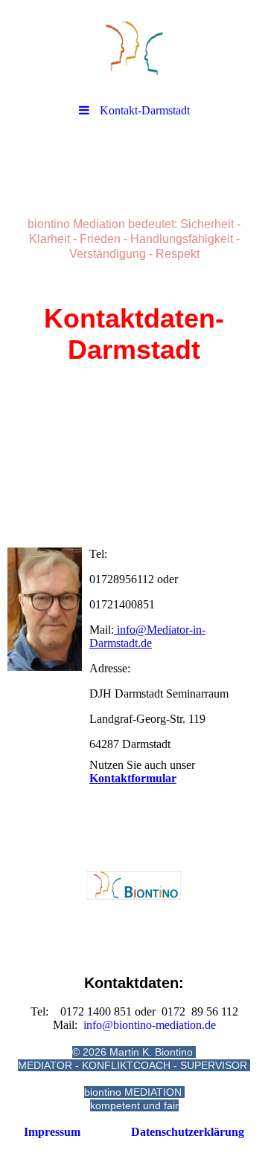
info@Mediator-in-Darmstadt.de (147, 636)
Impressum (52, 1131)
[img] (134, 48)
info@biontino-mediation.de (149, 1025)
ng (187, 1131)
